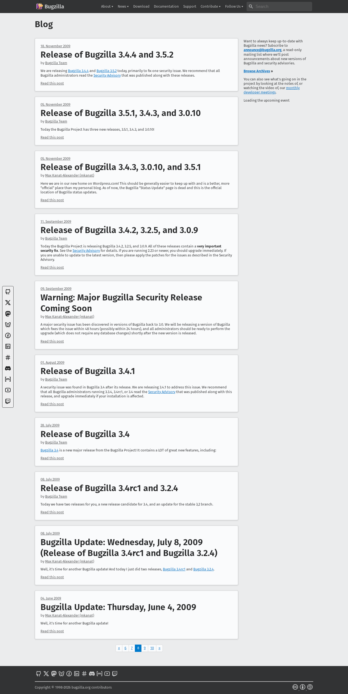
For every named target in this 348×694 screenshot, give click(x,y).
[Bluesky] (8, 327)
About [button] (106, 6)
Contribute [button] (210, 6)
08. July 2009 (50, 479)
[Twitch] (8, 403)
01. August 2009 (52, 362)
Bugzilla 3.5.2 (107, 71)
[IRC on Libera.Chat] (8, 359)
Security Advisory (107, 75)
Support (189, 6)
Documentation (166, 6)
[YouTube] (8, 392)
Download (141, 6)
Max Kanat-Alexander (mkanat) (69, 175)
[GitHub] (8, 294)
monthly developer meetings (272, 90)
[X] (8, 305)
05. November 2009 (55, 104)
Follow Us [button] (233, 6)
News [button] (122, 6)
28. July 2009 (50, 425)
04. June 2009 (51, 598)
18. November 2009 (55, 46)
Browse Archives (257, 71)
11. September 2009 (56, 221)
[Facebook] (8, 337)
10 (152, 648)
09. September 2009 (56, 289)
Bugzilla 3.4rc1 (174, 569)
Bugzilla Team (56, 63)
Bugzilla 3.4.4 (78, 71)
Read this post (52, 83)
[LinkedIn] (8, 348)
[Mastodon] (8, 316)
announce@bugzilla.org (262, 50)
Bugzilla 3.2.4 (203, 569)
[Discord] (8, 370)
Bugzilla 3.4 (49, 450)
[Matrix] (8, 381)
